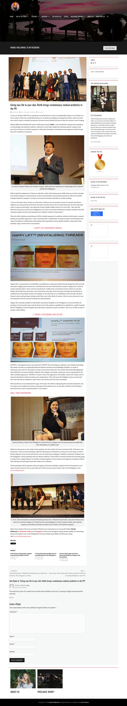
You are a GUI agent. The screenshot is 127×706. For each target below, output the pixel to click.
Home (11, 16)
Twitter (29, 531)
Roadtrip (44, 16)
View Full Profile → (96, 142)
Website (12, 652)
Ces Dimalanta (31, 112)
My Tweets (94, 201)
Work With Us (100, 16)
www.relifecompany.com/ (22, 536)
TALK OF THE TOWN (21, 16)
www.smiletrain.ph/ (17, 470)
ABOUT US (14, 692)
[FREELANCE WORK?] (50, 679)
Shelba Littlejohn (20, 585)
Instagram (39, 531)
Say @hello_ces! (95, 187)
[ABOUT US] (23, 679)
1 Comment (40, 112)
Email (12, 644)
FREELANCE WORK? (45, 692)
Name (12, 636)
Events (66, 16)
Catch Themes (85, 702)
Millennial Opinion (77, 16)
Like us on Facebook (97, 72)
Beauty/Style (15, 112)
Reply (12, 597)
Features (34, 16)
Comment (13, 612)
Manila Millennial (54, 702)
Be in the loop (109, 48)
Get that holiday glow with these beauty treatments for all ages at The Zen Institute (69, 555)
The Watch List (56, 16)
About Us (90, 16)
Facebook (23, 531)
